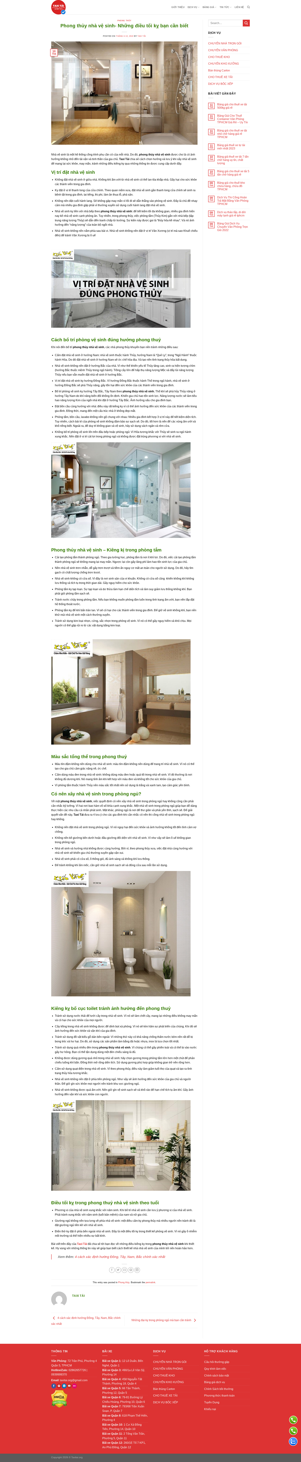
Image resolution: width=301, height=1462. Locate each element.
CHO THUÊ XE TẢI (220, 77)
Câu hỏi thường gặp (216, 1361)
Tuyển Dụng (211, 1402)
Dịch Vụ (192, 7)
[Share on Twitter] (118, 1270)
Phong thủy (124, 21)
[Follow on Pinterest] (59, 1385)
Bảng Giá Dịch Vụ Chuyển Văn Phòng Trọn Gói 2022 (232, 227)
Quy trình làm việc (215, 1368)
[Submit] (246, 23)
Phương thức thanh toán (219, 1395)
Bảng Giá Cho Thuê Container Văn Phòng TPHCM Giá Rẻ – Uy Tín (232, 119)
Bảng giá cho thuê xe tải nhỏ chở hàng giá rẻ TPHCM (232, 134)
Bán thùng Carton (219, 70)
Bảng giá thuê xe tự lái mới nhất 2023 (231, 147)
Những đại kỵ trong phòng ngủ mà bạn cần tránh (162, 1320)
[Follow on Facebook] (53, 1385)
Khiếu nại (210, 1409)
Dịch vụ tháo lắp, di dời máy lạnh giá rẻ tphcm (231, 214)
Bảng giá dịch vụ (214, 1382)
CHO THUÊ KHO (219, 57)
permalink (150, 1282)
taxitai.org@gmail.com (73, 1380)
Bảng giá (208, 7)
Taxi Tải (141, 36)
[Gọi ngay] (293, 1420)
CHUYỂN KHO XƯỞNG (223, 63)
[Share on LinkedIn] (137, 1270)
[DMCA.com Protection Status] (59, 1398)
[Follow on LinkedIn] (64, 1385)
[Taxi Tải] (68, 7)
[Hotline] (293, 1431)
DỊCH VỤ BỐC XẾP (220, 83)
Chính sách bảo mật (216, 1375)
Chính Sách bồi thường (218, 1388)
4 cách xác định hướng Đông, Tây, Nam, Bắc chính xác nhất (120, 1257)
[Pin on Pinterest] (131, 1270)
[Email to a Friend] (124, 1270)
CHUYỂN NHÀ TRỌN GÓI (224, 43)
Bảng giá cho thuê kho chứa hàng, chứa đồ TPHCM (231, 186)
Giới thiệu (177, 7)
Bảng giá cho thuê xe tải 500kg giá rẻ (232, 106)
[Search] (248, 7)
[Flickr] (74, 1385)
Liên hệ (239, 7)
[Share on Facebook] (112, 1270)
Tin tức (224, 7)
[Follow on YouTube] (69, 1385)
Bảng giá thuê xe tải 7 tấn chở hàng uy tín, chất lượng (233, 160)
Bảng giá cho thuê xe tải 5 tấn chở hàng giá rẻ (233, 173)
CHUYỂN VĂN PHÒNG (223, 50)
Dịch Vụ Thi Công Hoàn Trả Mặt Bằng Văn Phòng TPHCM (232, 200)
